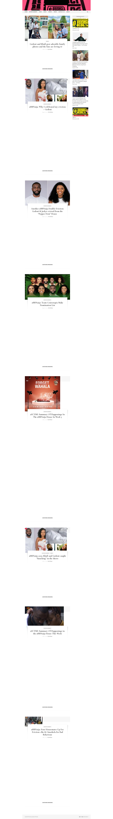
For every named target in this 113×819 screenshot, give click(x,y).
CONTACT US (61, 11)
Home (26, 11)
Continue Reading (47, 68)
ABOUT (68, 11)
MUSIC (45, 11)
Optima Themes (35, 816)
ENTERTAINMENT (33, 11)
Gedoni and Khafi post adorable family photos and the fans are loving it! (47, 45)
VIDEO (40, 11)
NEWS (55, 11)
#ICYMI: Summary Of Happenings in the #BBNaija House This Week (47, 632)
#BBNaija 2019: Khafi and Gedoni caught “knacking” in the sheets (47, 557)
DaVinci (50, 49)
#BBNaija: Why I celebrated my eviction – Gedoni (47, 108)
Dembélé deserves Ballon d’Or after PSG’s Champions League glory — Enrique (79, 81)
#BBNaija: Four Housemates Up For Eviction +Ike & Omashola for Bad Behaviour (47, 732)
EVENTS (50, 11)
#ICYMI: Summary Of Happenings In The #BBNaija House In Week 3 (47, 415)
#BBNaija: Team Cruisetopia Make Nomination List (47, 304)
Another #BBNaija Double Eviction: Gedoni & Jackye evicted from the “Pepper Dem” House (47, 211)
